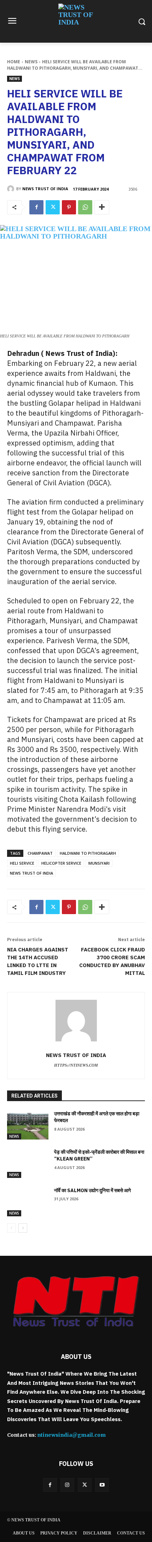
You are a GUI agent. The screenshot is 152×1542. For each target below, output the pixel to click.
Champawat (40, 853)
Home (13, 62)
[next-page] (22, 1228)
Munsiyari (99, 863)
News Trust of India (45, 188)
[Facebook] (36, 207)
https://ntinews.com (76, 1065)
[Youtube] (102, 1485)
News (31, 62)
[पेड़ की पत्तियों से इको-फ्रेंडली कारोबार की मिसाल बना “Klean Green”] (27, 1163)
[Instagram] (67, 1485)
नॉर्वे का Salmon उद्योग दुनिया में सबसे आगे (92, 1190)
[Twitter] (53, 207)
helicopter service (61, 863)
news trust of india (31, 873)
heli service (22, 863)
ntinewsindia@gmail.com (71, 1435)
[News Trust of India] (76, 21)
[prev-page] (11, 1228)
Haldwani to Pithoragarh (88, 853)
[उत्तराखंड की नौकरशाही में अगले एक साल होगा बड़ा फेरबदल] (27, 1125)
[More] (101, 207)
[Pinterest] (69, 207)
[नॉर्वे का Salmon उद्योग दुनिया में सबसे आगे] (27, 1201)
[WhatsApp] (85, 207)
